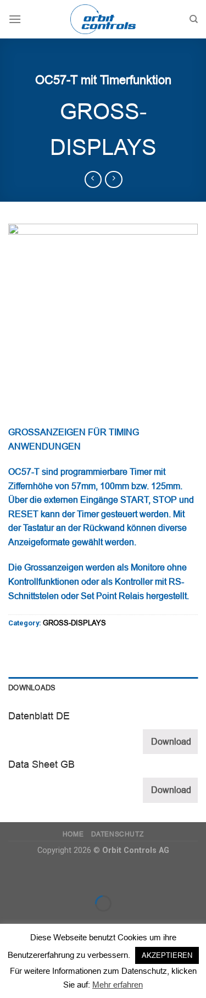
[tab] (103, 688)
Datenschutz (117, 834)
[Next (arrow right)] (43, 922)
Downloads (31, 688)
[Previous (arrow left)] (10, 922)
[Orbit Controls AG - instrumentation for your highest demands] (103, 19)
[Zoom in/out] (43, 875)
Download (171, 741)
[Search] (194, 19)
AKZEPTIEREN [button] (167, 955)
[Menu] (14, 18)
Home (73, 834)
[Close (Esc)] (10, 875)
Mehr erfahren (117, 984)
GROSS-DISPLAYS (74, 623)
